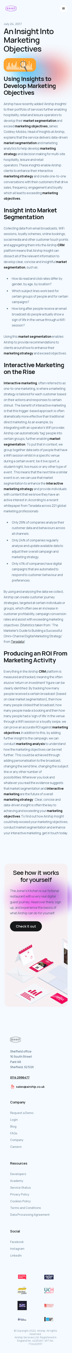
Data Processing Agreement (30, 1215)
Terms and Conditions (25, 1208)
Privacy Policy (19, 1194)
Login (14, 1120)
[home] (11, 8)
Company (16, 1140)
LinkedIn (16, 1255)
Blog (13, 1126)
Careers (16, 1147)
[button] (63, 8)
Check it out (26, 926)
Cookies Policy (20, 1201)
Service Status (20, 1188)
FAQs (13, 1133)
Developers (18, 1174)
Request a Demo (21, 1113)
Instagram (17, 1249)
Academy (16, 1181)
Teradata (17, 642)
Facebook (17, 1242)
